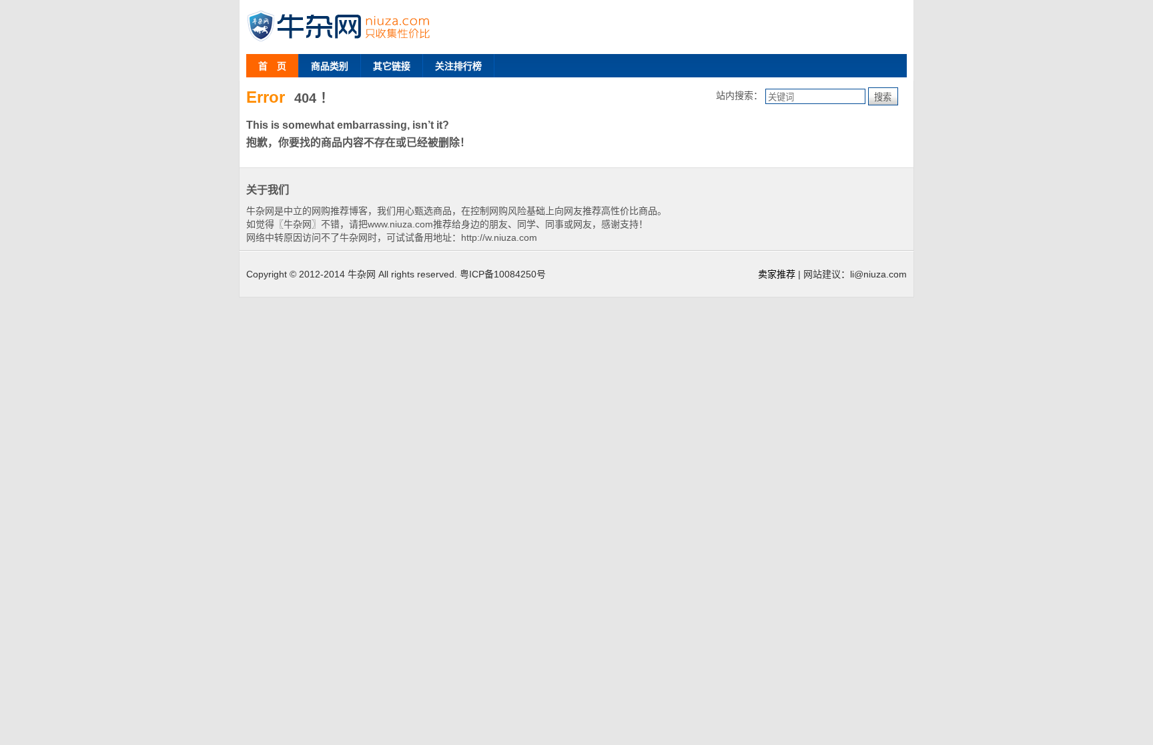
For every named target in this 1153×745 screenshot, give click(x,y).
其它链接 (391, 66)
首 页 (272, 66)
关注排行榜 (458, 66)
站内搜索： (739, 95)
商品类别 (329, 66)
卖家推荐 (776, 274)
